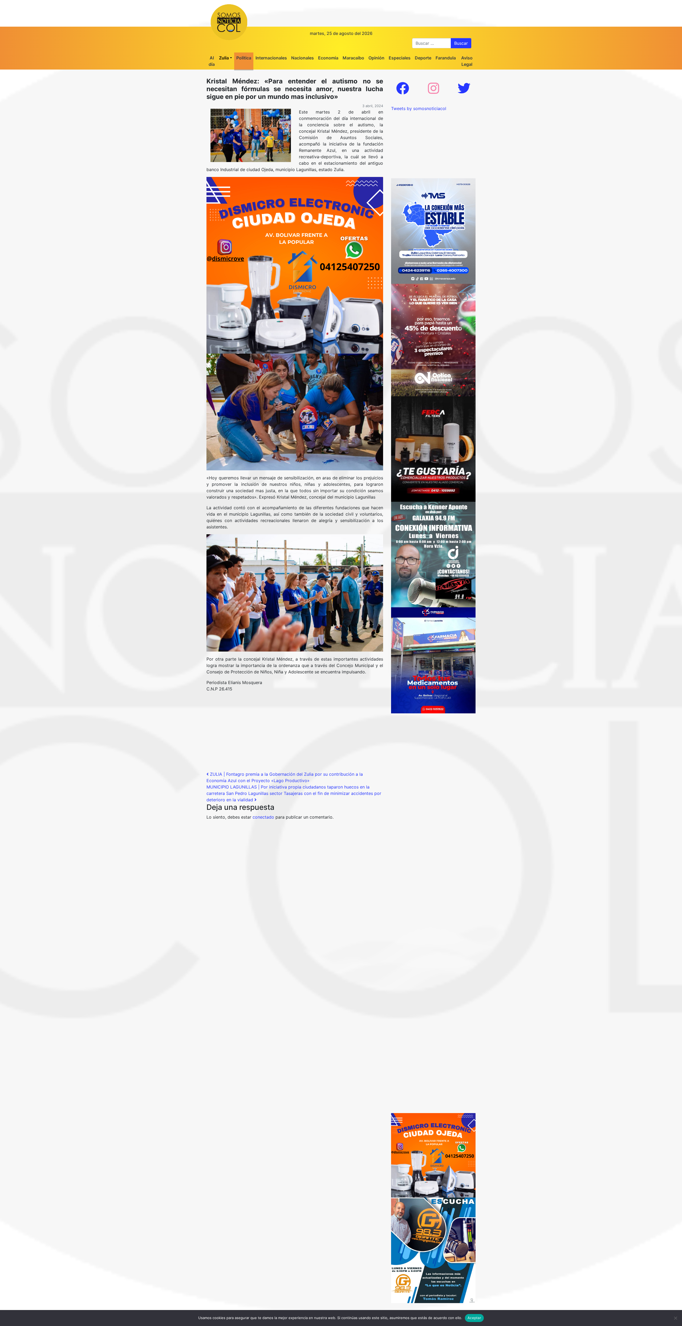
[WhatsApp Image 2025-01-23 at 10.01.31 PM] (433, 448)
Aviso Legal (467, 61)
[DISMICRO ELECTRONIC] (294, 265)
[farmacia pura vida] (433, 659)
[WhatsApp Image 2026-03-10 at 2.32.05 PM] (433, 230)
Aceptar (474, 1318)
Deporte (423, 57)
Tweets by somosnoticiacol (418, 108)
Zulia (224, 57)
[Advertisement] (294, 733)
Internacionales (271, 57)
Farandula (446, 57)
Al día (212, 61)
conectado (263, 817)
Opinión (376, 57)
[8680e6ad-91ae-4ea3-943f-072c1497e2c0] (433, 1249)
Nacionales (302, 57)
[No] (675, 1318)
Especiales (400, 57)
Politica (243, 57)
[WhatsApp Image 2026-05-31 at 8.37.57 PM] (433, 339)
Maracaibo (353, 57)
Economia (328, 57)
